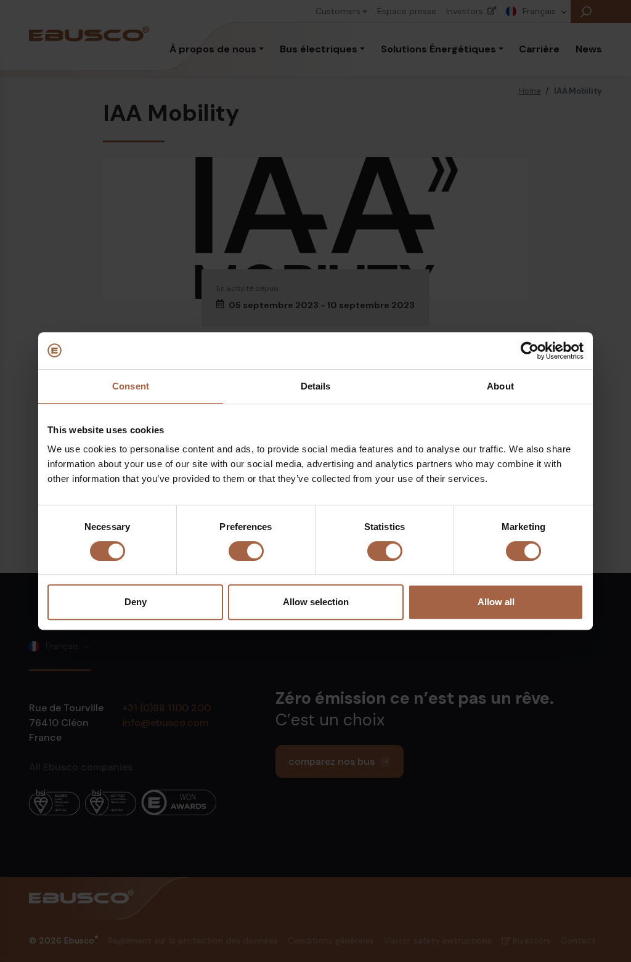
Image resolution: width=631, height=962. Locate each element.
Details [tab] (316, 386)
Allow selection (316, 602)
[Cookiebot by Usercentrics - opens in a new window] (530, 350)
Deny (135, 602)
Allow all (496, 602)
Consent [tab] (130, 386)
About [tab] (500, 386)
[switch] (246, 551)
